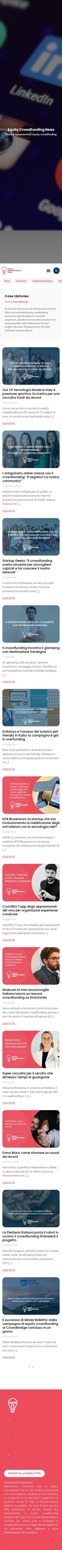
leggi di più (8, 423)
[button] (48, 270)
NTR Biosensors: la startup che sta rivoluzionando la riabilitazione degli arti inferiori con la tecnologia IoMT (31, 823)
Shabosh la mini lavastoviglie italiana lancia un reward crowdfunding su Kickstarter (25, 994)
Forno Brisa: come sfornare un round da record (30, 1155)
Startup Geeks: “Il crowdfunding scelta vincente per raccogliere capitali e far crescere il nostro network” (27, 566)
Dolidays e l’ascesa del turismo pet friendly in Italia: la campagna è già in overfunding (30, 735)
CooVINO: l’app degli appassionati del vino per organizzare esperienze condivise (30, 910)
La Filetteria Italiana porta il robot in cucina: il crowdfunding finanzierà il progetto (30, 1236)
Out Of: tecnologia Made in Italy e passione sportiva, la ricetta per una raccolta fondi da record (31, 394)
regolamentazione (42, 281)
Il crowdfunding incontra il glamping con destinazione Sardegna (31, 650)
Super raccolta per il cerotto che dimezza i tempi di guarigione (27, 1075)
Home (8, 301)
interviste (21, 281)
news (7, 281)
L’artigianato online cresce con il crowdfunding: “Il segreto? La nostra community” (30, 477)
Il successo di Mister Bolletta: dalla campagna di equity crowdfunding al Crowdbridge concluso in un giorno (30, 1326)
